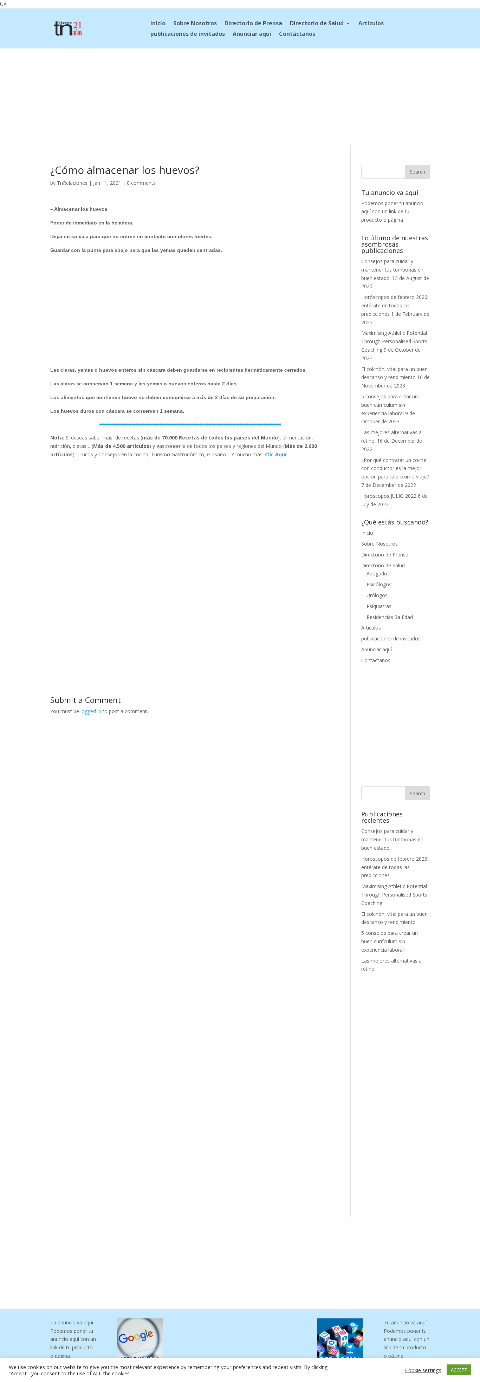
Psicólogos (379, 584)
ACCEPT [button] (459, 1370)
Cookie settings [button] (423, 1370)
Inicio (158, 24)
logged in (90, 711)
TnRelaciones (72, 183)
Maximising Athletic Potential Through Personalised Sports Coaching (394, 341)
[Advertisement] (240, 95)
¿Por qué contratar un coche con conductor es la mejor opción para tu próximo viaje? (395, 468)
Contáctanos (297, 34)
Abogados (378, 573)
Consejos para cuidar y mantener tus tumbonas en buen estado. (392, 269)
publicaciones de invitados (187, 34)
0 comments (141, 183)
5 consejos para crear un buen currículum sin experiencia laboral (389, 405)
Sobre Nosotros (195, 24)
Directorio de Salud (317, 24)
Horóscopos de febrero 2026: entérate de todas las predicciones (394, 305)
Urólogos (377, 595)
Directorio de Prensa (253, 24)
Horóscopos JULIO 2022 (388, 496)
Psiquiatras (379, 606)
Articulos (371, 24)
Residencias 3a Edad (390, 617)
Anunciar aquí (252, 34)
